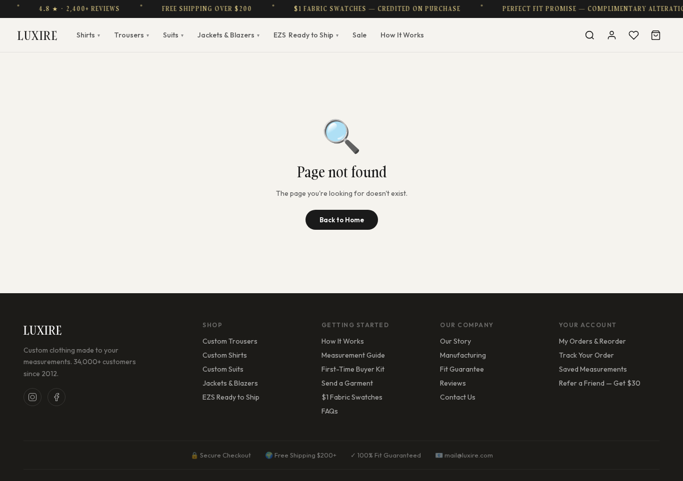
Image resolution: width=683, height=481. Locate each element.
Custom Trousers (230, 341)
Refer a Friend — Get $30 (599, 383)
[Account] (612, 35)
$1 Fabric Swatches (352, 397)
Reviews (453, 383)
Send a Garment (347, 383)
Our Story (455, 341)
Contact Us (458, 397)
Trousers (131, 34)
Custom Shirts (224, 355)
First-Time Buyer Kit (353, 369)
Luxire (38, 35)
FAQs (330, 411)
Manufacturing (463, 355)
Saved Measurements (593, 369)
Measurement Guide (353, 355)
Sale (359, 34)
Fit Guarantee (462, 369)
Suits (173, 34)
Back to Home (342, 220)
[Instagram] (33, 397)
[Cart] (656, 35)
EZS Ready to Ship (231, 397)
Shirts (88, 34)
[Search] (590, 35)
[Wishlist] (634, 35)
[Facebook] (57, 397)
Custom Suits (223, 369)
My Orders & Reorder (592, 341)
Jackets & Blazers (229, 34)
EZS (306, 34)
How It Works (402, 34)
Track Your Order (586, 355)
